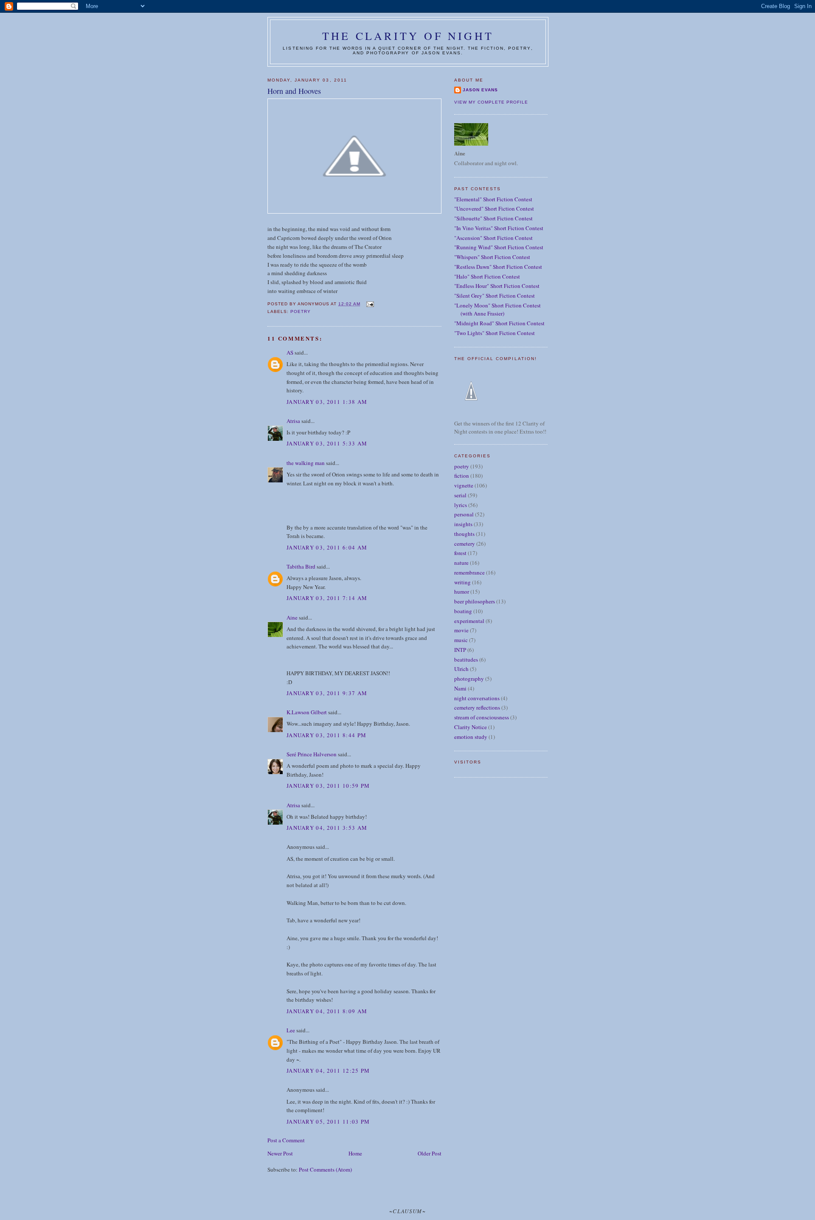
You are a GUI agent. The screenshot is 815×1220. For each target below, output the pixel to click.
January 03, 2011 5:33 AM (327, 443)
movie (461, 630)
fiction (461, 475)
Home (355, 1153)
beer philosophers (474, 601)
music (461, 640)
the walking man (306, 463)
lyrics (460, 505)
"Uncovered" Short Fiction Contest (494, 208)
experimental (469, 621)
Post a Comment (286, 1140)
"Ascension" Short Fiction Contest (493, 238)
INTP (460, 650)
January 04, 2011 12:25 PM (328, 1070)
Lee (291, 1030)
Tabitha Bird (301, 566)
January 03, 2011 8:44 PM (326, 735)
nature (461, 562)
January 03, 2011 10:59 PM (328, 785)
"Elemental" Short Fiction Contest (493, 199)
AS (290, 352)
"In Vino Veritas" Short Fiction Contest (498, 228)
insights (463, 524)
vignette (463, 485)
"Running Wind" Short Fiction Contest (498, 247)
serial (460, 495)
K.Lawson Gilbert (307, 712)
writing (462, 582)
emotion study (470, 737)
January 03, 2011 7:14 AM (327, 598)
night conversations (477, 698)
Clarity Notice (470, 727)
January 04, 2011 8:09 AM (327, 1011)
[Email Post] (369, 303)
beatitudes (466, 659)
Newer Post (280, 1153)
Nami (460, 688)
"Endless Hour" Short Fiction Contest (497, 286)
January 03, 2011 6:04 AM (327, 547)
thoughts (464, 534)
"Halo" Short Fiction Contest (487, 276)
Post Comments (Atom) (325, 1169)
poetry (300, 311)
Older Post (429, 1153)
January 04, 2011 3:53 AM (327, 827)
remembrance (469, 572)
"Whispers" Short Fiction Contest (492, 257)
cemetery (464, 543)
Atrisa (293, 421)
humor (461, 591)
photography (469, 678)
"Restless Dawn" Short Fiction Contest (498, 266)
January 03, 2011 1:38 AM (327, 402)
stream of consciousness (481, 717)
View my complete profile (491, 102)
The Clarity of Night (408, 35)
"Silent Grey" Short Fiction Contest (494, 295)
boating (463, 611)
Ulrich (461, 669)
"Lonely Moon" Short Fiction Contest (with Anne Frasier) (497, 309)
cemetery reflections (477, 707)
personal (464, 514)
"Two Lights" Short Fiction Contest (494, 333)
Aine (292, 617)
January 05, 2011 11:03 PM (328, 1121)
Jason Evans (480, 89)
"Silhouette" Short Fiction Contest (493, 218)
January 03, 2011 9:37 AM (327, 693)
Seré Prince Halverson (312, 754)
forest (460, 553)
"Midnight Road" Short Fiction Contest (499, 323)
